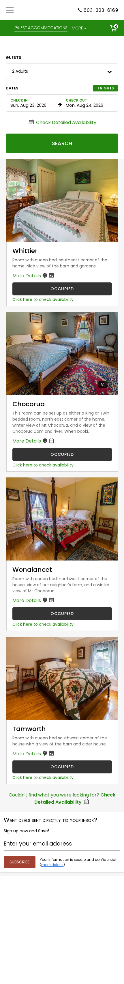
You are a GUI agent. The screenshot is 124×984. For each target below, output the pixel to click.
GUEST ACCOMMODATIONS (40, 28)
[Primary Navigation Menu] (10, 10)
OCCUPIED (62, 289)
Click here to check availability (43, 299)
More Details (27, 275)
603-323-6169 (101, 10)
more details (52, 864)
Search (62, 143)
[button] (62, 71)
